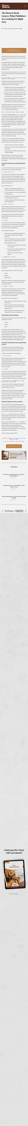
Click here (18, 421)
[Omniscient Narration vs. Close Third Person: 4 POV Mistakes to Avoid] (14, 482)
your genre (6, 414)
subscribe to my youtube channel (14, 50)
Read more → (14, 478)
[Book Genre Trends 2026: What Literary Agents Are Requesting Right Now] (14, 471)
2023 (19, 114)
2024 (23, 114)
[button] (14, 39)
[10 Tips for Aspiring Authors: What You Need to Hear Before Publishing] (14, 493)
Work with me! (14, 446)
